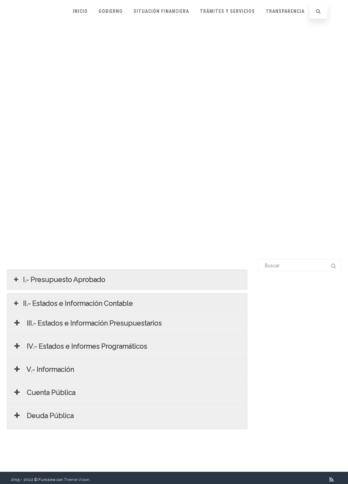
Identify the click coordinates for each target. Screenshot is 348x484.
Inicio (80, 11)
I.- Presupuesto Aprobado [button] (64, 280)
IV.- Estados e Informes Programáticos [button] (86, 346)
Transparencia (285, 11)
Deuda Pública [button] (49, 416)
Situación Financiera (161, 11)
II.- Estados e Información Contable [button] (78, 303)
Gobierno (111, 11)
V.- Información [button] (49, 369)
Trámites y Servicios (227, 11)
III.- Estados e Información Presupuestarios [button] (93, 323)
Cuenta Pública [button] (50, 392)
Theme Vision (76, 479)
